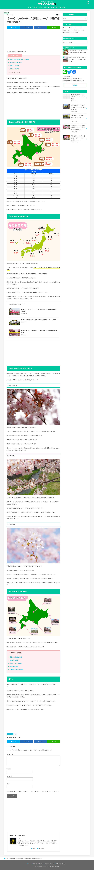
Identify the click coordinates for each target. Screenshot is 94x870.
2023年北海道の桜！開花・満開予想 (19, 59)
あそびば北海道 (46, 866)
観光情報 (76, 32)
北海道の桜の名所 (14, 69)
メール (9, 776)
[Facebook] (40, 848)
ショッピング (78, 27)
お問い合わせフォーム (49, 7)
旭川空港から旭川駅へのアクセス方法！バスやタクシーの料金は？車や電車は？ (77, 59)
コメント (10, 754)
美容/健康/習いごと (68, 32)
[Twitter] (33, 848)
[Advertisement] (33, 40)
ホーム (29, 7)
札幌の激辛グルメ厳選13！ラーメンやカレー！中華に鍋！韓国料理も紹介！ (77, 52)
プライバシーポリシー (61, 7)
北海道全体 (6, 12)
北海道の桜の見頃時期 (16, 62)
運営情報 (41, 7)
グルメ (71, 27)
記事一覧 (35, 7)
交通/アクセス (67, 30)
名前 (9, 769)
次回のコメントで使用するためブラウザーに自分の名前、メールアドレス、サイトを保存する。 (34, 791)
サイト (8, 783)
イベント (66, 27)
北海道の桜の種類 (14, 65)
